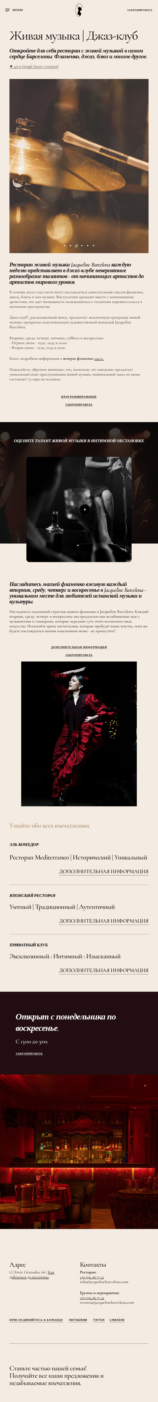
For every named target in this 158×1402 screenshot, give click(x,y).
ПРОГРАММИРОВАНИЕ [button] (79, 396)
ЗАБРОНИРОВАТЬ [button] (78, 404)
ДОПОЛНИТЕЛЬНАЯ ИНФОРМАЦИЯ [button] (79, 647)
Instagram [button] (78, 1319)
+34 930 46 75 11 (92, 1277)
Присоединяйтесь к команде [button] (36, 1319)
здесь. (99, 358)
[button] (14, 10)
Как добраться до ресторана (31, 1274)
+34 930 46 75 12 (92, 1297)
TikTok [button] (99, 1319)
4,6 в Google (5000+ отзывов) (35, 66)
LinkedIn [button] (117, 1319)
